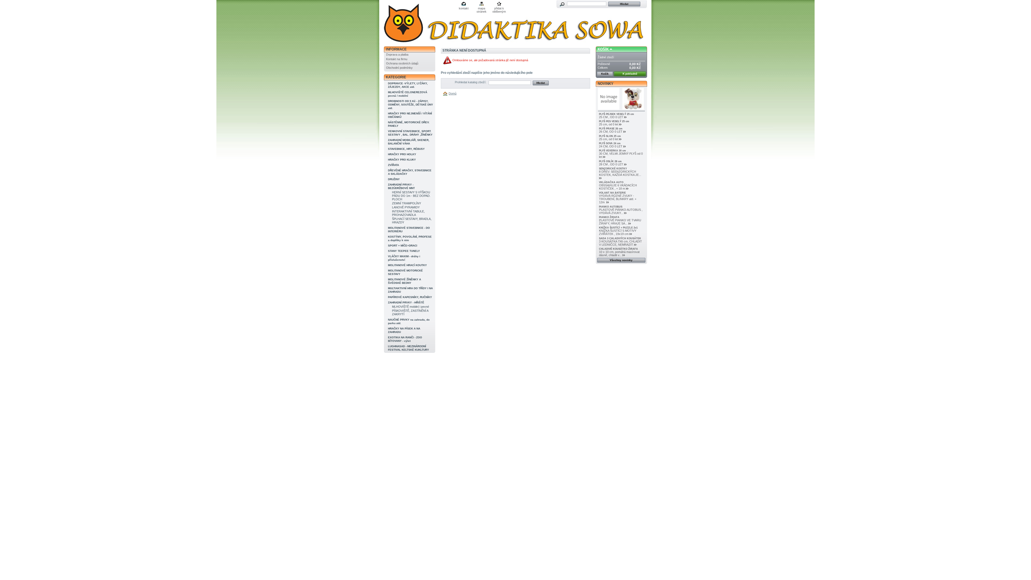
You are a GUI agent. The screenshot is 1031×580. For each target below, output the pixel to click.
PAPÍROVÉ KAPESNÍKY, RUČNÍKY (410, 297)
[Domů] (446, 93)
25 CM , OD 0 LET (611, 117)
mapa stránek (482, 9)
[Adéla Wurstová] (419, 23)
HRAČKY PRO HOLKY (402, 154)
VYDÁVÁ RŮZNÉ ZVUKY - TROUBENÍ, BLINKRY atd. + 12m (617, 199)
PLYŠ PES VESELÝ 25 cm (614, 121)
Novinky (605, 84)
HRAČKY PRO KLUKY (402, 159)
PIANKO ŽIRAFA (609, 217)
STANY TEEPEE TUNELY (404, 250)
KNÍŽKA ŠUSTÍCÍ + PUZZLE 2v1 (618, 227)
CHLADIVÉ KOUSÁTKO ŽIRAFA (618, 249)
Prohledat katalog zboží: (470, 82)
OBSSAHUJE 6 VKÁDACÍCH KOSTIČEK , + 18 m (618, 187)
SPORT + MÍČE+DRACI (402, 245)
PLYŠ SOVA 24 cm (609, 143)
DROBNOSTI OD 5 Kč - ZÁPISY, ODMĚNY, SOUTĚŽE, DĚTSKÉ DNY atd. (410, 105)
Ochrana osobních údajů (402, 63)
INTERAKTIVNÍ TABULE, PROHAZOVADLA (408, 213)
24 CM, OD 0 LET (610, 146)
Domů (452, 93)
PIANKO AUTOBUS (610, 206)
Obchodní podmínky (399, 67)
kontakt (464, 8)
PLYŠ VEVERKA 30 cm (612, 150)
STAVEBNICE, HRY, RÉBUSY (406, 148)
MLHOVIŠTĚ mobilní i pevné (410, 306)
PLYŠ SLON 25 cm (610, 136)
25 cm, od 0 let (608, 124)
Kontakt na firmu (396, 59)
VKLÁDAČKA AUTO (611, 182)
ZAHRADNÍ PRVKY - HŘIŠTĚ (406, 302)
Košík (603, 49)
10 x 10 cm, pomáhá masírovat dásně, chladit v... (619, 253)
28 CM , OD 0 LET (611, 164)
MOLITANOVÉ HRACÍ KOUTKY (407, 265)
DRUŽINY (394, 179)
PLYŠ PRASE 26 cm (610, 128)
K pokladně (630, 73)
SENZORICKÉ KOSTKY (613, 168)
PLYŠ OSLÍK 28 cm (610, 161)
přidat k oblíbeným (499, 9)
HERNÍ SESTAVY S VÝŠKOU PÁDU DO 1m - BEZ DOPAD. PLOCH (411, 196)
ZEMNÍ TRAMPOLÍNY (406, 203)
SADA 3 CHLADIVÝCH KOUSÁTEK (620, 238)
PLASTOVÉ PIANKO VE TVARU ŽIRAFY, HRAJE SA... (620, 222)
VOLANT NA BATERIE (612, 192)
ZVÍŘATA (393, 165)
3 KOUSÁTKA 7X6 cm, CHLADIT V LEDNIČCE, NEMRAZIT (620, 243)
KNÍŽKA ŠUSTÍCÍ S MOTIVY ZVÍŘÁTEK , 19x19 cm (617, 232)
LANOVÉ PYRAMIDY (406, 207)
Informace (396, 49)
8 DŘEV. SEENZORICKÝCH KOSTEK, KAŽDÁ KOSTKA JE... (620, 173)
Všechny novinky (621, 260)
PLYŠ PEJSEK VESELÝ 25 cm (616, 114)
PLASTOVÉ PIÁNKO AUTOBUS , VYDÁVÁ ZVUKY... (620, 211)
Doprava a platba (397, 54)
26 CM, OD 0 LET (610, 131)
